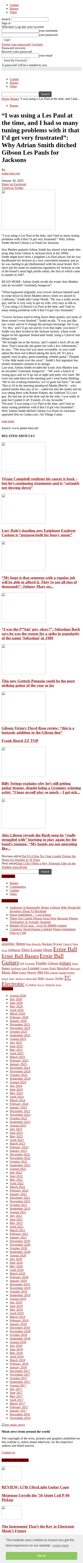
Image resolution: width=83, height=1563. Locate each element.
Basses (14, 8)
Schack (5, 978)
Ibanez (6, 968)
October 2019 (18, 1291)
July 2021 (16, 1215)
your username (48, 30)
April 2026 (17, 1010)
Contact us (8, 1452)
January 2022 (18, 1194)
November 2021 (20, 1201)
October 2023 (18, 1118)
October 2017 (18, 1378)
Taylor (59, 978)
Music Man (10, 972)
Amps (20, 944)
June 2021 (16, 1219)
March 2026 (17, 1013)
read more (8, 421)
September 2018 (20, 1338)
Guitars (14, 5)
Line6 (24, 968)
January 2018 (18, 1367)
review (71, 972)
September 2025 (20, 1035)
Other (13, 12)
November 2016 (20, 1418)
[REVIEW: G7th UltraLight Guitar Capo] (12, 1479)
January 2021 (18, 1237)
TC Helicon (30, 984)
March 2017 (17, 1403)
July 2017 (16, 1389)
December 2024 (20, 1067)
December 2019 (20, 1284)
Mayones (75, 968)
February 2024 (19, 1104)
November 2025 (20, 1028)
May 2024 (16, 1093)
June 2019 (16, 1306)
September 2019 (20, 1295)
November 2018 (20, 1331)
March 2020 (17, 1273)
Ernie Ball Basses (20, 956)
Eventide (30, 963)
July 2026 (16, 999)
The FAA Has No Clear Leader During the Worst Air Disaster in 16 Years (39, 858)
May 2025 (16, 1049)
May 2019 (16, 1309)
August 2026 (18, 995)
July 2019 (16, 1302)
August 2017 (18, 1385)
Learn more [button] (61, 1545)
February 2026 (19, 1017)
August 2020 (18, 1255)
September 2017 (20, 1382)
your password (48, 34)
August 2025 (18, 1039)
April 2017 (17, 1400)
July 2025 (16, 1042)
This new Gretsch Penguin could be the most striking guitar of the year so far (38, 683)
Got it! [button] (41, 1555)
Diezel (4, 950)
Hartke (75, 964)
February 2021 (19, 1234)
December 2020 (20, 1241)
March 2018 (17, 1360)
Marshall (63, 968)
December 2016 (20, 1414)
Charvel (67, 944)
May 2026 (16, 1006)
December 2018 (20, 1327)
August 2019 (18, 1298)
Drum (47, 950)
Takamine (49, 979)
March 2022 (17, 1187)
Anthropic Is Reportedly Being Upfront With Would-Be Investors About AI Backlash (45, 909)
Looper (34, 968)
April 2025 (17, 1053)
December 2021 (20, 1197)
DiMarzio (14, 950)
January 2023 (18, 1150)
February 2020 (19, 1277)
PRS (40, 972)
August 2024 (18, 1082)
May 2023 (16, 1136)
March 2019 (17, 1317)
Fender (41, 963)
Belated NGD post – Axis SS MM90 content (38, 925)
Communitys (18, 886)
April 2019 (17, 1313)
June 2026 (16, 1002)
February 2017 (19, 1407)
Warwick (50, 984)
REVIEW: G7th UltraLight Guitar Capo (35, 1487)
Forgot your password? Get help (22, 44)
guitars (65, 962)
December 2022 (20, 1154)
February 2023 (19, 1147)
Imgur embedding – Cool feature (30, 914)
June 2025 (16, 1046)
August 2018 (18, 1342)
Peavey (32, 972)
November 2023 (20, 1114)
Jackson (16, 968)
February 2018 (19, 1363)
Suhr (41, 978)
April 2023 (17, 1140)
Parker (23, 972)
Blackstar (47, 944)
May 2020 (16, 1266)
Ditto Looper (32, 950)
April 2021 (17, 1226)
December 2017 (20, 1371)
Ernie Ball (65, 949)
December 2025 (20, 1024)
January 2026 (18, 1021)
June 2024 (16, 1089)
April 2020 (17, 1270)
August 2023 (18, 1125)
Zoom (58, 985)
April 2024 (17, 1096)
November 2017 (20, 1374)
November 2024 (20, 1071)
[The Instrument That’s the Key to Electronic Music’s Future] (12, 1518)
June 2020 (16, 1262)
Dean (75, 944)
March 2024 (17, 1100)
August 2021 (18, 1212)
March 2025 (17, 1057)
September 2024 (20, 1078)
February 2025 (19, 1060)
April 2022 (17, 1183)
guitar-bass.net (11, 173)
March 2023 (17, 1143)
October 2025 (18, 1031)
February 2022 (19, 1190)
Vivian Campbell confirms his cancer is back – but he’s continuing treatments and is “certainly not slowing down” (41, 483)
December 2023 (20, 1111)
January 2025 (18, 1064)
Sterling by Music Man (26, 979)
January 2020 (18, 1280)
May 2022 (16, 1179)
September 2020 (20, 1252)
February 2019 (19, 1320)
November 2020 (20, 1244)
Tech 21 (41, 985)
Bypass (57, 944)
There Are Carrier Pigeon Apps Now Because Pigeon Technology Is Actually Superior (44, 920)
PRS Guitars (51, 972)
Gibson (53, 963)
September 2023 (20, 1122)
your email (45, 55)
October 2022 (18, 1161)
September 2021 (20, 1208)
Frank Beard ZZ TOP (20, 741)
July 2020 (16, 1259)
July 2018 (16, 1345)
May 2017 (16, 1396)
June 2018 (16, 1349)
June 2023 (16, 1132)
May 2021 (16, 1223)
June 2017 (16, 1392)
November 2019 (20, 1288)
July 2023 (16, 1129)
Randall (62, 973)
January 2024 (18, 1107)
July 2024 (16, 1086)
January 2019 (18, 1324)
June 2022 (16, 1176)
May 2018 (16, 1353)
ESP (22, 963)
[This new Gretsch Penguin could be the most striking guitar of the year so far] (24, 673)
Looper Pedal (48, 968)
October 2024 (18, 1075)
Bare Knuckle (33, 944)
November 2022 (20, 1158)
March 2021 (17, 1230)
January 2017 (18, 1410)
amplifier (8, 944)
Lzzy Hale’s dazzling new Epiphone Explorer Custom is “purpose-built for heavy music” (39, 532)
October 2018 (18, 1335)
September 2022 (20, 1165)
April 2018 (17, 1356)
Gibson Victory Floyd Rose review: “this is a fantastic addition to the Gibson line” (38, 730)
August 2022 (18, 1169)
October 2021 (18, 1205)
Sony (12, 978)
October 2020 (18, 1248)
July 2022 (16, 1172)
